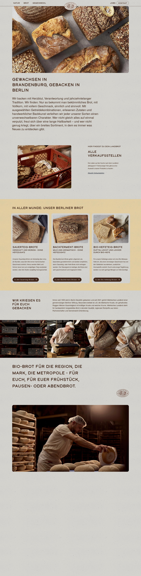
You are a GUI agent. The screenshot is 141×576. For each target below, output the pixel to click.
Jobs (112, 3)
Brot (26, 3)
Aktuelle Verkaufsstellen (96, 173)
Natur (16, 3)
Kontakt (122, 3)
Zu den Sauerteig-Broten (24, 280)
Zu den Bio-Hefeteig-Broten (106, 280)
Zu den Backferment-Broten (66, 280)
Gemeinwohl (39, 3)
